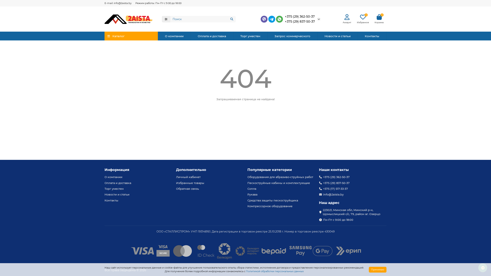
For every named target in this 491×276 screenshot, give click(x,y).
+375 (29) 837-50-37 (300, 21)
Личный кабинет (188, 177)
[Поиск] (232, 19)
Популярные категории (269, 170)
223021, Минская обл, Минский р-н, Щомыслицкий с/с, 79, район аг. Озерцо (351, 212)
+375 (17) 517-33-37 (335, 189)
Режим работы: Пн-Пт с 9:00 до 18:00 (158, 3)
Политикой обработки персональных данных (275, 271)
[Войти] (346, 17)
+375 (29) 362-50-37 (300, 16)
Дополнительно (191, 170)
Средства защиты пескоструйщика (272, 200)
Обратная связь (187, 189)
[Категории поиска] (166, 19)
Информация (117, 170)
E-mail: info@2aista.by (118, 3)
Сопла (251, 189)
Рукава (252, 194)
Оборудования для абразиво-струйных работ (280, 177)
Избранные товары (190, 183)
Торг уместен (250, 36)
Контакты (372, 36)
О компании (174, 36)
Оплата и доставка (212, 36)
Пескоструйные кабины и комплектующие (278, 183)
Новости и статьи (338, 36)
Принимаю (377, 269)
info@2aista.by (333, 194)
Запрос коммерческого (292, 36)
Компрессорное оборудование (269, 206)
